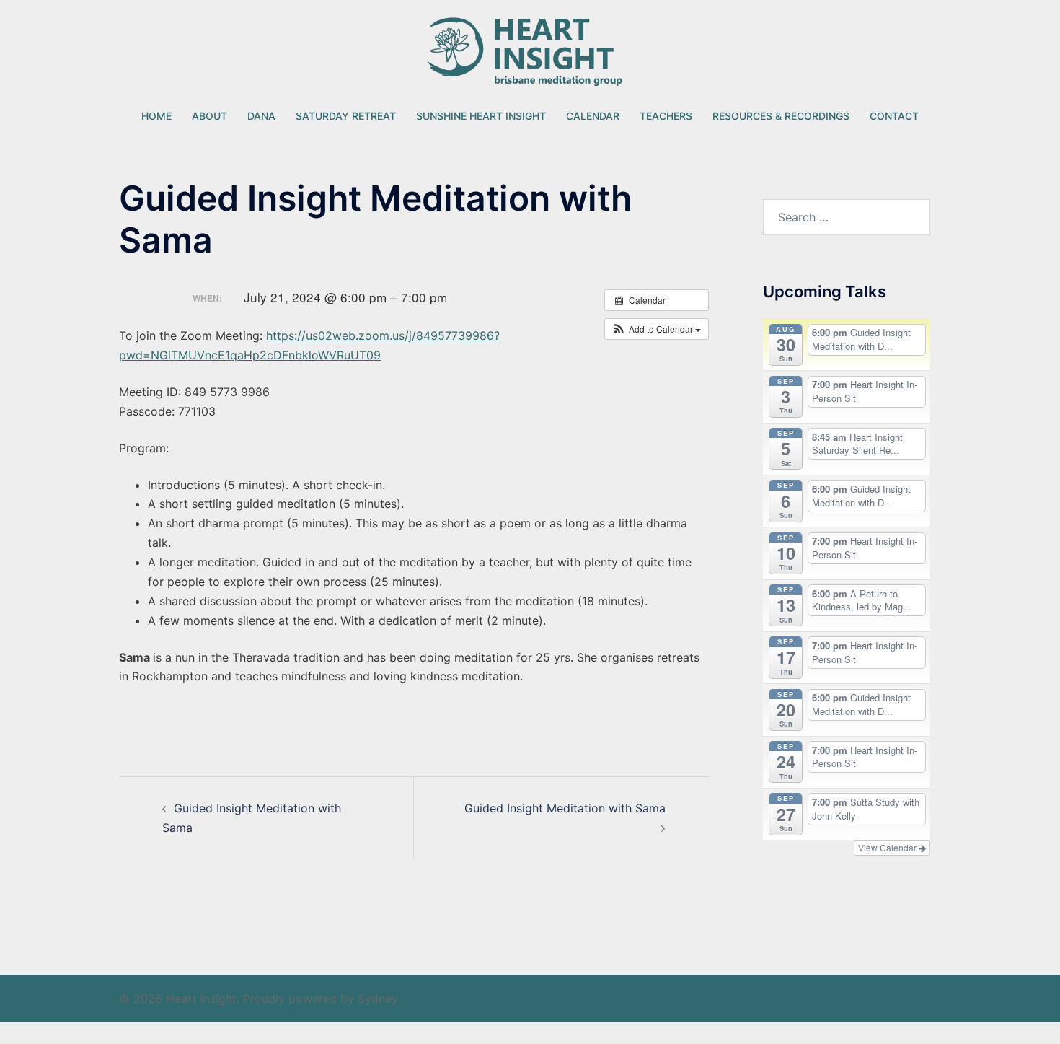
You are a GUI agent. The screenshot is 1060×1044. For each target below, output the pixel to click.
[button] (656, 329)
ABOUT (209, 116)
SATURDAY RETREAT (346, 116)
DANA (261, 116)
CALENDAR (592, 116)
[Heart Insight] (530, 54)
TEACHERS (666, 116)
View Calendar (888, 847)
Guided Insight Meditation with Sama (565, 808)
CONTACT (894, 116)
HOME (156, 116)
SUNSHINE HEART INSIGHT (481, 116)
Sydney (378, 998)
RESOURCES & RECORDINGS (780, 116)
